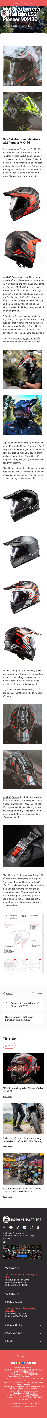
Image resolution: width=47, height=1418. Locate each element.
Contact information (29, 1406)
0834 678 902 (20, 1316)
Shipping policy (16, 1406)
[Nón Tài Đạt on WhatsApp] (23, 1241)
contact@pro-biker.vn (15, 1233)
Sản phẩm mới (23, 3)
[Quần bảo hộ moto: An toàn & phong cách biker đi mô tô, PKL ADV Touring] (23, 1118)
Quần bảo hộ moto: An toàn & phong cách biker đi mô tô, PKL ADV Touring (22, 1140)
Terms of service (34, 1403)
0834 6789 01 (13, 1236)
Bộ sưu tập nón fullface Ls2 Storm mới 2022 (25, 1005)
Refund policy (22, 1403)
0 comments (39, 993)
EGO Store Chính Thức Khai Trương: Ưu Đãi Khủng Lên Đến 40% (22, 1190)
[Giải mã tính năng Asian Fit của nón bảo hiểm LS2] (23, 1068)
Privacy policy (12, 1403)
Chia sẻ (9, 993)
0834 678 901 (20, 1285)
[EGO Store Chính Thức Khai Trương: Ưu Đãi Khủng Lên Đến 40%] (23, 1169)
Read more (7, 1096)
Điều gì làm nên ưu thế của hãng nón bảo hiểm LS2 (19, 1018)
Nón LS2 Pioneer (11, 797)
